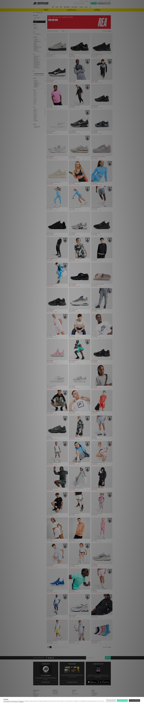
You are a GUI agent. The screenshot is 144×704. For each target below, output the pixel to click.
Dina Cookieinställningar (134, 700)
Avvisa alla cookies (111, 700)
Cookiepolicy (21, 701)
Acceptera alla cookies (122, 700)
